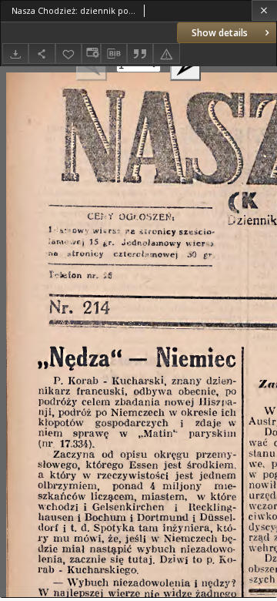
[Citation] (140, 53)
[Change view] (91, 53)
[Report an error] (166, 53)
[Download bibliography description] (114, 54)
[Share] (41, 53)
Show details (220, 32)
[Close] (264, 10)
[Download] (15, 53)
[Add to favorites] (68, 53)
